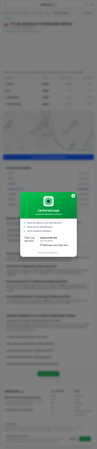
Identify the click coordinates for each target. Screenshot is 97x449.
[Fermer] (73, 196)
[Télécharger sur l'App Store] (54, 246)
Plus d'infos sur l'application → (48, 253)
